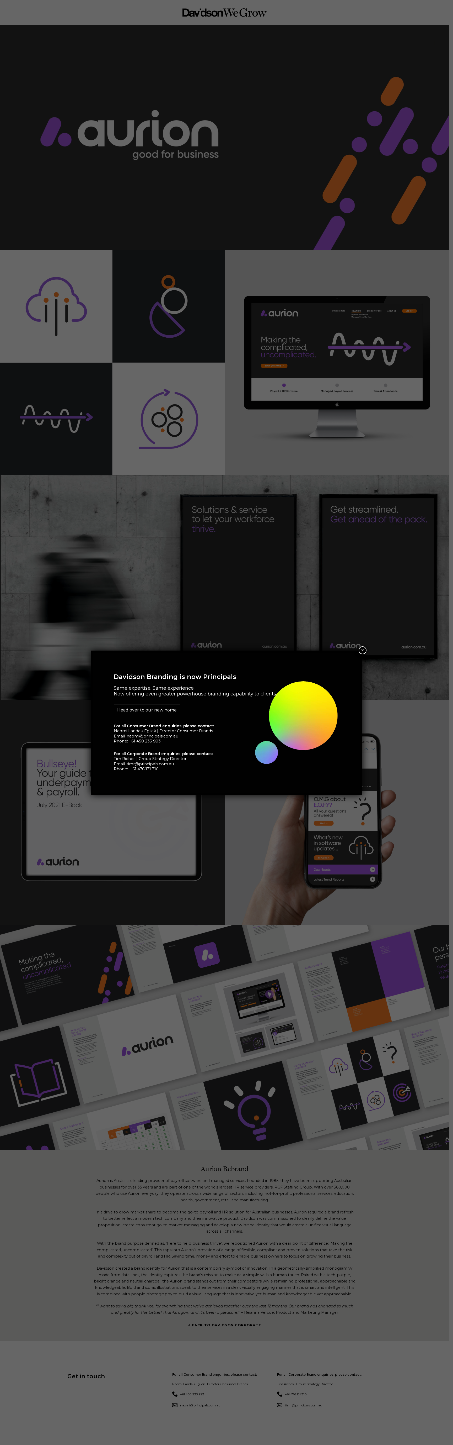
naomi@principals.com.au (152, 736)
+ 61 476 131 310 (144, 768)
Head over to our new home (147, 710)
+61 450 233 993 (145, 741)
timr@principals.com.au (150, 763)
